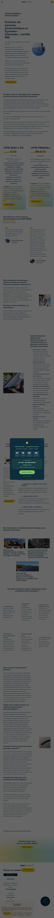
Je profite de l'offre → (27, 472)
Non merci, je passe (27, 476)
